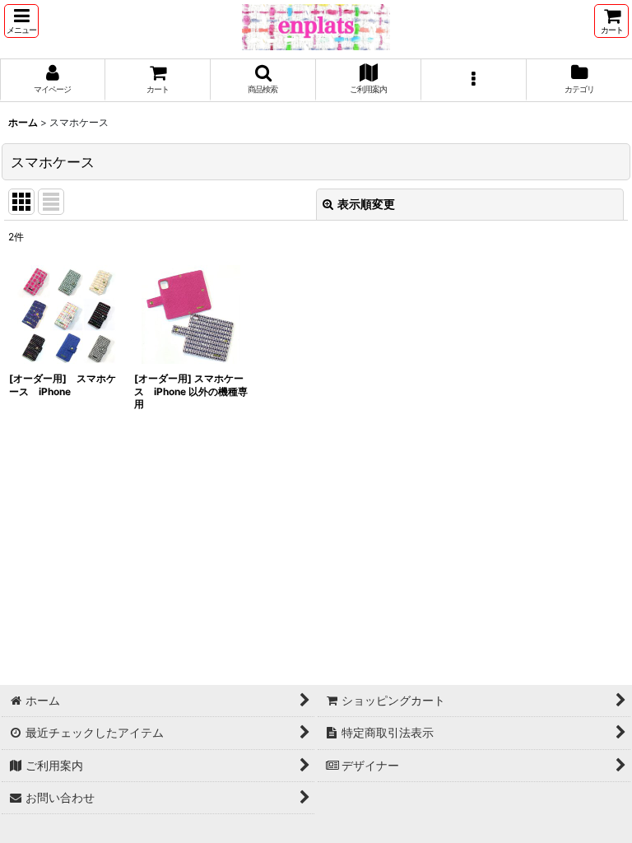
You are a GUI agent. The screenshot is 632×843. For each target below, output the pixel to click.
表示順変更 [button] (366, 204)
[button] (21, 21)
